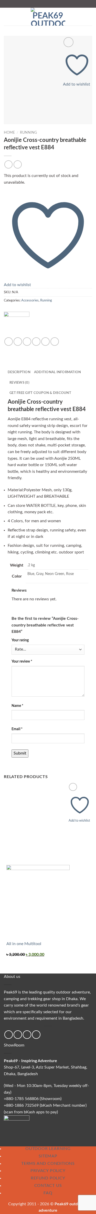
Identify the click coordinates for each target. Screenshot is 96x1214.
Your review (22, 661)
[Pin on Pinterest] (45, 341)
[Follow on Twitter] (18, 1034)
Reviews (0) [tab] (19, 382)
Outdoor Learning (48, 1149)
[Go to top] (85, 1207)
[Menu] (7, 16)
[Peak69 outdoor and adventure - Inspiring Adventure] (48, 17)
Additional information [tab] (57, 372)
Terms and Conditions (48, 1163)
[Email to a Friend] (36, 341)
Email (17, 729)
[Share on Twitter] (27, 341)
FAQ (48, 1193)
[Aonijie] (16, 324)
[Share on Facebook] (18, 341)
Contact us (48, 1186)
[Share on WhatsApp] (8, 341)
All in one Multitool (23, 944)
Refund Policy (48, 1178)
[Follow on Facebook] (8, 1034)
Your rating (20, 640)
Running (28, 132)
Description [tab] (19, 372)
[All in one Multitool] (38, 903)
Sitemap (48, 1156)
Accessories (30, 300)
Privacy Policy (47, 1171)
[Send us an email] (27, 1034)
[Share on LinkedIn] (54, 341)
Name (17, 706)
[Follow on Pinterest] (36, 1034)
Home (9, 132)
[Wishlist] (68, 42)
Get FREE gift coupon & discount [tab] (40, 392)
